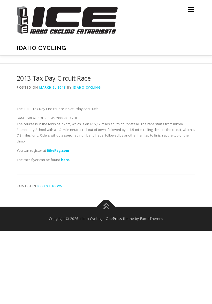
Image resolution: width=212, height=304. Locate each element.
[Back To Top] (106, 207)
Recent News (49, 186)
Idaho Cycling (41, 47)
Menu (190, 9)
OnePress (114, 218)
